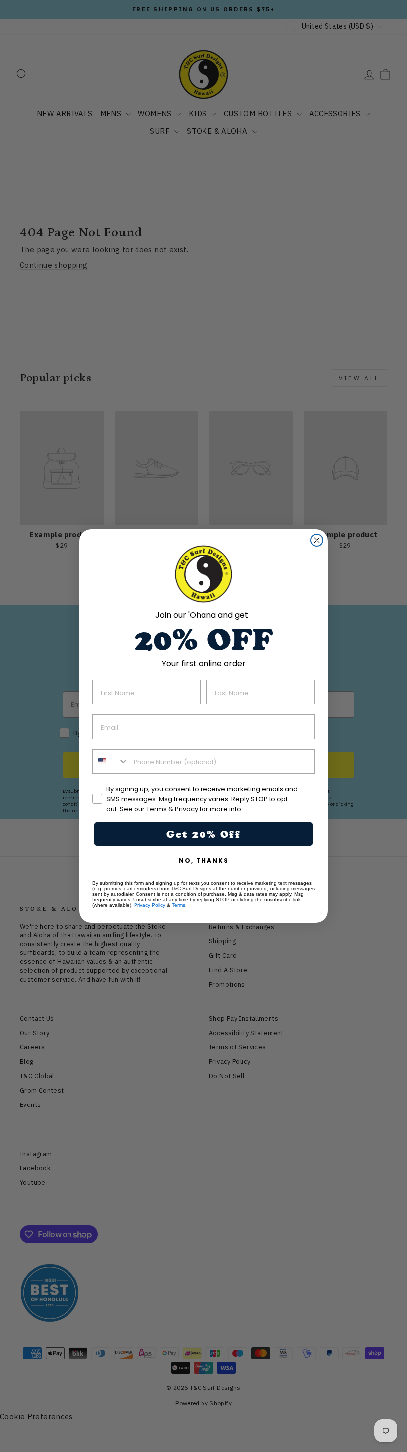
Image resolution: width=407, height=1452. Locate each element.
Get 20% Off (203, 834)
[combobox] (111, 761)
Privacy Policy (149, 905)
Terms (178, 905)
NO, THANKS (204, 860)
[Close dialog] (317, 540)
